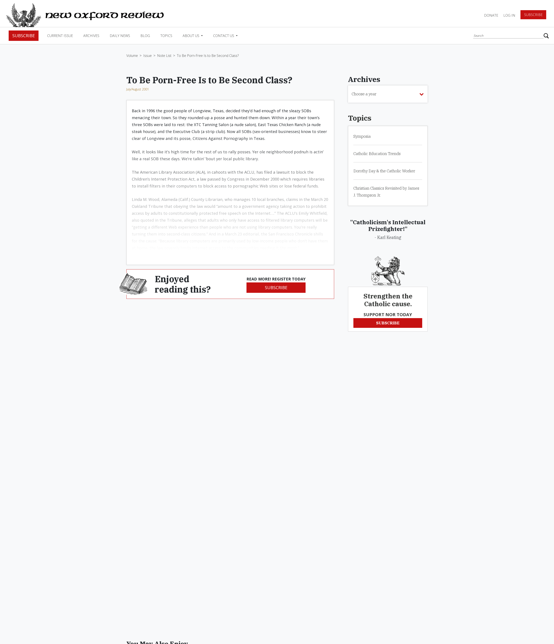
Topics (166, 35)
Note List (164, 55)
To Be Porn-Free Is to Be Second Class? (208, 55)
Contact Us (224, 35)
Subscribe (533, 14)
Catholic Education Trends (377, 153)
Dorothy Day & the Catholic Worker (384, 170)
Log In (509, 15)
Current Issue (60, 35)
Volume (132, 55)
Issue (147, 55)
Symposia (362, 136)
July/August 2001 (137, 89)
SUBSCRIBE (276, 287)
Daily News (120, 35)
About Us (191, 35)
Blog (145, 35)
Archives (91, 35)
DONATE (491, 15)
